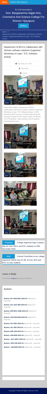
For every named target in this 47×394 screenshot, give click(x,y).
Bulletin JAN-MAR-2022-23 (14, 347)
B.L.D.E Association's (23, 10)
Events (25, 73)
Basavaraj (24, 68)
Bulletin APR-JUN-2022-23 (14, 343)
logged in (14, 278)
